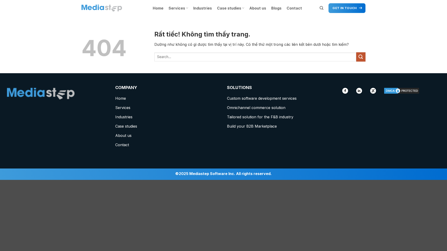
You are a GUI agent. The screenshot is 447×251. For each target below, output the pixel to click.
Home (158, 8)
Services (177, 8)
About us (257, 8)
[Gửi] (361, 56)
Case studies (229, 8)
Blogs (276, 8)
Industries (202, 8)
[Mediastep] (104, 8)
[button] (321, 8)
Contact (294, 8)
